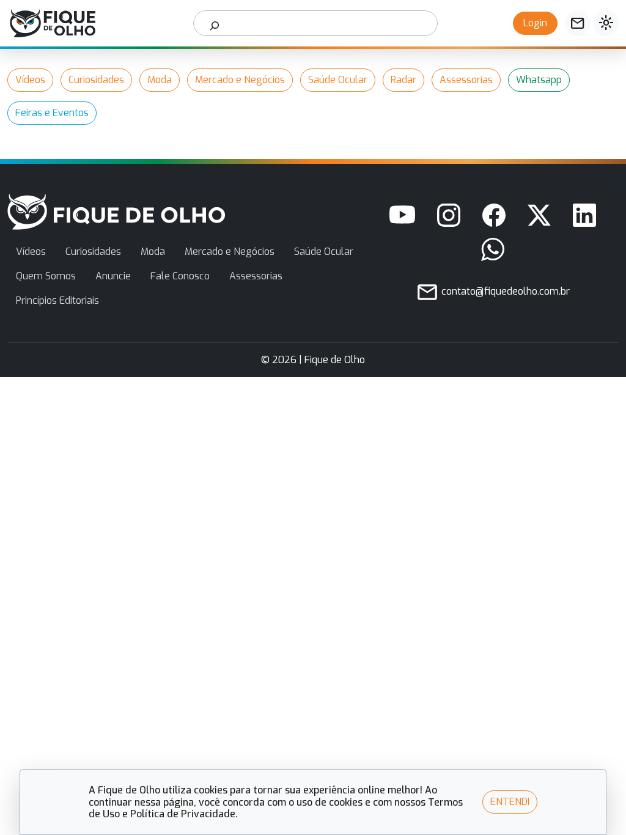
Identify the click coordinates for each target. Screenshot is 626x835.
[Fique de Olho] (52, 23)
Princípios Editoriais (57, 300)
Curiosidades (96, 79)
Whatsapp (539, 79)
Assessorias (466, 79)
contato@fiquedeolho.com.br (504, 291)
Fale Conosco (180, 276)
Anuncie (113, 276)
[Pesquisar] (215, 23)
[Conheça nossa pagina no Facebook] (494, 215)
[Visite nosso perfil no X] (539, 215)
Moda (159, 79)
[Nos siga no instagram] (448, 215)
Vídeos (30, 79)
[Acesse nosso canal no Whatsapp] (492, 249)
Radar (403, 79)
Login (535, 23)
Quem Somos (46, 276)
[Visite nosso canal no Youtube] (402, 215)
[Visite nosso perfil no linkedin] (584, 215)
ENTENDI (509, 801)
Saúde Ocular (337, 79)
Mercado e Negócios (240, 79)
